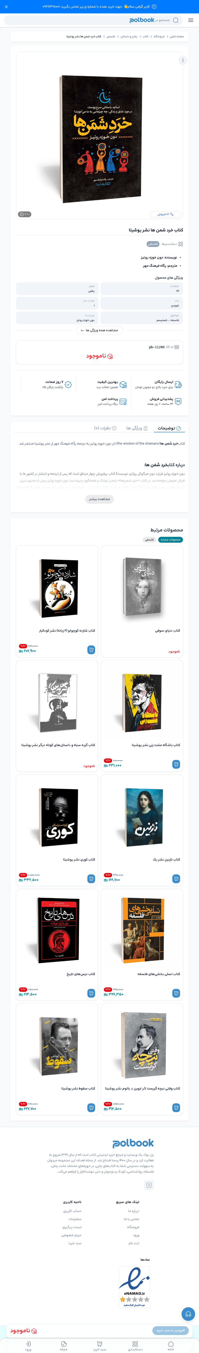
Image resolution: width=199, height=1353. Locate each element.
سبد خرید (75, 1243)
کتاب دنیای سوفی (167, 630)
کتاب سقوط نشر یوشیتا (78, 1088)
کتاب (145, 36)
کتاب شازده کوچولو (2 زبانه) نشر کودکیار (67, 630)
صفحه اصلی (177, 36)
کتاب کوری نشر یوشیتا (79, 859)
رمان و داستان (129, 36)
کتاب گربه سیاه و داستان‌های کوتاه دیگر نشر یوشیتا (58, 745)
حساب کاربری (72, 1211)
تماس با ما (131, 1219)
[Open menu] (190, 20)
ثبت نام (134, 1243)
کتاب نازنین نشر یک (166, 859)
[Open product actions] (183, 60)
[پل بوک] (133, 1143)
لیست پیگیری (72, 1227)
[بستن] (6, 6)
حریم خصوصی (71, 1235)
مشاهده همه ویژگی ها (102, 330)
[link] (176, 36)
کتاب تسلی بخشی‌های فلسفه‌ (159, 974)
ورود (136, 1235)
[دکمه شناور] (188, 1314)
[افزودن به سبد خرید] (91, 649)
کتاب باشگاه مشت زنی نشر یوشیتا (156, 745)
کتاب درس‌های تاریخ (81, 974)
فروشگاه (159, 36)
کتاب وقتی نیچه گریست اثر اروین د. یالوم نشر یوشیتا (142, 1088)
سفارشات (75, 1219)
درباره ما (133, 1211)
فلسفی (111, 36)
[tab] (169, 428)
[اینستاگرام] (149, 1185)
